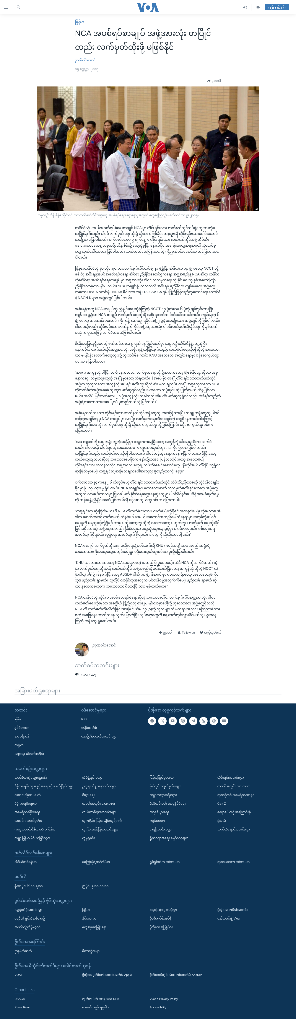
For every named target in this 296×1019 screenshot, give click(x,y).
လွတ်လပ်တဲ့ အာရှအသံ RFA (100, 999)
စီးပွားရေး (88, 795)
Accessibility (158, 1007)
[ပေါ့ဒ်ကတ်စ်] (214, 721)
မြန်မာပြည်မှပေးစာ (162, 777)
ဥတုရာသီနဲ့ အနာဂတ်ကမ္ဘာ (98, 786)
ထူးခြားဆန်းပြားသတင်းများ (100, 829)
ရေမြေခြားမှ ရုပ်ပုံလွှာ (163, 910)
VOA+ (19, 975)
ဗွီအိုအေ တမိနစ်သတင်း (232, 910)
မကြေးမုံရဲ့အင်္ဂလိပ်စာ (96, 862)
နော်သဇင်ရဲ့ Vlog (228, 918)
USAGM (20, 999)
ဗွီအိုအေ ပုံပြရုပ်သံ (161, 927)
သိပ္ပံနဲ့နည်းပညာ (92, 777)
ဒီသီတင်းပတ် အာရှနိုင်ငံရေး (168, 803)
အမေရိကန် (22, 736)
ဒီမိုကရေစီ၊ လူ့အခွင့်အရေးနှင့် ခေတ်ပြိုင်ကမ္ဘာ (44, 786)
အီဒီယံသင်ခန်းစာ (26, 862)
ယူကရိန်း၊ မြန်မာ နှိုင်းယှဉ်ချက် (102, 820)
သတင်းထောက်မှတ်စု (28, 820)
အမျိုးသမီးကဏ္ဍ (161, 829)
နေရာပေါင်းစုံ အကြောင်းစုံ (234, 812)
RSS (84, 719)
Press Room (23, 1007)
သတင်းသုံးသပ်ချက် (28, 795)
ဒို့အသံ (221, 820)
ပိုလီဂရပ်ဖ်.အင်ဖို (160, 918)
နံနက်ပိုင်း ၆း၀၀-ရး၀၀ (29, 886)
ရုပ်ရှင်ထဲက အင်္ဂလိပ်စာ (165, 862)
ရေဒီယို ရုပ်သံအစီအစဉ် (30, 918)
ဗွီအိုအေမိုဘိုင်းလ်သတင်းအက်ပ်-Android (176, 975)
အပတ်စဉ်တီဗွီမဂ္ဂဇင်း (28, 927)
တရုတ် (19, 745)
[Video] (258, 7)
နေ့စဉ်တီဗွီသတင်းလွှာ (28, 910)
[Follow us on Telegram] (193, 721)
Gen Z (221, 803)
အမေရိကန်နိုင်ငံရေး (27, 812)
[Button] (214, 81)
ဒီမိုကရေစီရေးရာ (26, 803)
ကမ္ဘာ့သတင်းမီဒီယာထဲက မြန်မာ (35, 829)
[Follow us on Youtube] (173, 721)
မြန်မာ (79, 22)
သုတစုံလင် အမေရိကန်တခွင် (235, 795)
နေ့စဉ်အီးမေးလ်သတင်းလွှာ (98, 736)
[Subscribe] (224, 721)
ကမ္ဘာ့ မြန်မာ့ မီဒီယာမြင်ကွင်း (32, 838)
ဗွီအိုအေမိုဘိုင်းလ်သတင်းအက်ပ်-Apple (107, 975)
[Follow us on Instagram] (183, 721)
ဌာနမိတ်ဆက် (23, 951)
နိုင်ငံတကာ (22, 728)
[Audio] (245, 7)
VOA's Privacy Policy (164, 999)
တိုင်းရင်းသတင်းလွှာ (230, 777)
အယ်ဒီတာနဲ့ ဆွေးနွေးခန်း (31, 777)
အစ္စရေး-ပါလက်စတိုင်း (29, 753)
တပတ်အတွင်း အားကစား (98, 803)
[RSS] (203, 721)
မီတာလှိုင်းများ (91, 951)
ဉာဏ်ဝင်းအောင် (85, 60)
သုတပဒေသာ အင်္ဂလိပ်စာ (233, 862)
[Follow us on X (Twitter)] (162, 721)
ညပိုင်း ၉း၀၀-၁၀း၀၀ (95, 886)
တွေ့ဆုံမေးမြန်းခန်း (94, 927)
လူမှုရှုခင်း (88, 838)
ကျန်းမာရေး (157, 820)
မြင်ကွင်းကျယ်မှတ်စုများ (165, 786)
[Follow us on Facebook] (152, 721)
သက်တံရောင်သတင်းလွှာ (233, 829)
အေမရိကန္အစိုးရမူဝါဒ (95, 1007)
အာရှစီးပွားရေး (159, 812)
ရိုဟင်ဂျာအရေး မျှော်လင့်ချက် (169, 838)
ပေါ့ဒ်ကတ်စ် (89, 728)
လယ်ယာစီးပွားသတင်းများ (99, 812)
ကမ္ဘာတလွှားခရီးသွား (163, 795)
